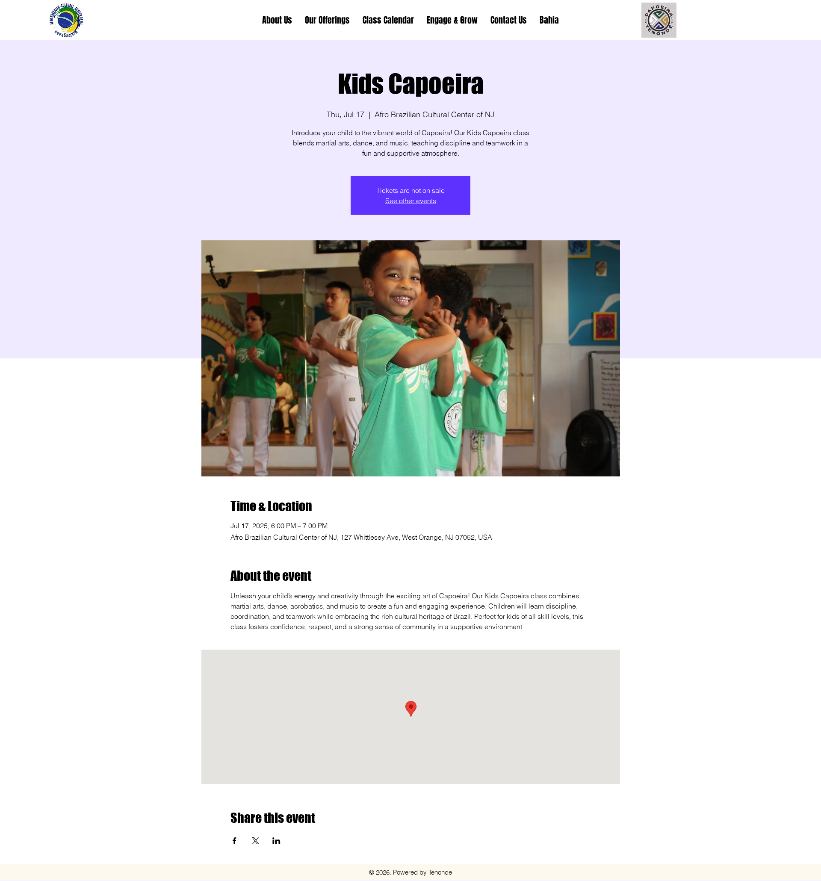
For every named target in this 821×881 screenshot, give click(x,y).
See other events (410, 200)
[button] (327, 20)
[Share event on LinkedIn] (276, 840)
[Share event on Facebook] (234, 840)
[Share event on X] (255, 840)
